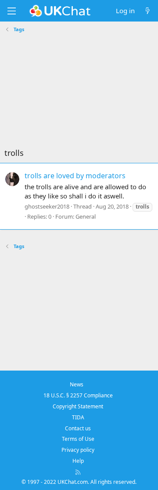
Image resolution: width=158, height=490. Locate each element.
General (85, 216)
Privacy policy (77, 450)
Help (78, 461)
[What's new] (147, 11)
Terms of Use (78, 439)
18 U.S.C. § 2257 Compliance (78, 395)
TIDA (78, 417)
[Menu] (11, 11)
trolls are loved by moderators (75, 175)
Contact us (78, 428)
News (76, 384)
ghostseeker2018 (47, 206)
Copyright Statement (78, 406)
